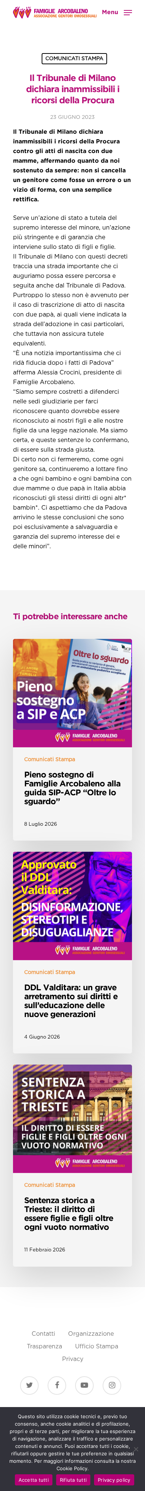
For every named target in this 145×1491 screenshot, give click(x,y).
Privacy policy (114, 1480)
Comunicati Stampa (74, 58)
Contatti (43, 1334)
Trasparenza (44, 1346)
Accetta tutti (34, 1480)
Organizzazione (91, 1334)
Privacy (72, 1359)
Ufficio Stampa (96, 1346)
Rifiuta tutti (73, 1480)
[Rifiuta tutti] (135, 1449)
